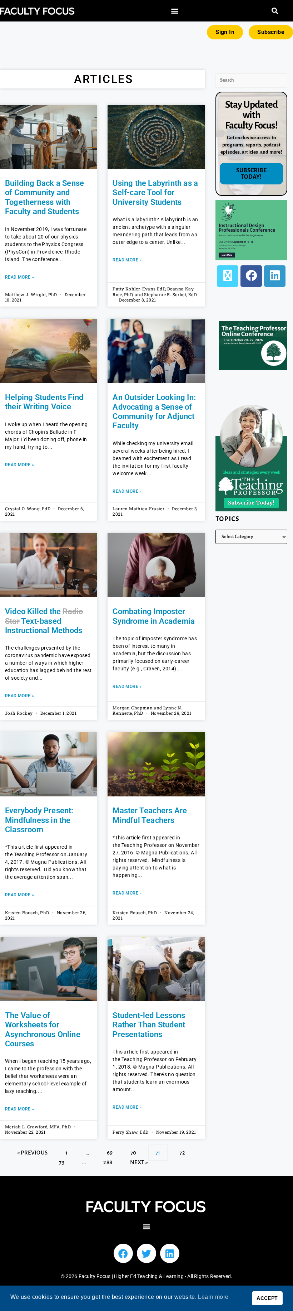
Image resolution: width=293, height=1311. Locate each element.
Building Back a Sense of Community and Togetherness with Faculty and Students (44, 197)
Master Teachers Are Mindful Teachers (150, 815)
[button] (175, 11)
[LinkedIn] (274, 276)
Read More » (19, 277)
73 (61, 1160)
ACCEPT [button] (267, 1298)
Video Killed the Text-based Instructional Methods (44, 621)
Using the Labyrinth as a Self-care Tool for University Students (155, 193)
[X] (227, 276)
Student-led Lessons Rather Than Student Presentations (149, 1025)
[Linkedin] (169, 1253)
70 (133, 1150)
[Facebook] (251, 276)
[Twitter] (146, 1253)
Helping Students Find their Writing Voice (44, 402)
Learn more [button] (213, 1297)
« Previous (32, 1152)
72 (182, 1150)
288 (107, 1160)
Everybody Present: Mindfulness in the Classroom (39, 820)
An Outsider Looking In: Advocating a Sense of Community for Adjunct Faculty (154, 411)
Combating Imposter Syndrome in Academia (154, 616)
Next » (139, 1162)
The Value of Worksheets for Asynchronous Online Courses (42, 1029)
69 (109, 1150)
